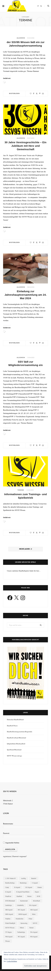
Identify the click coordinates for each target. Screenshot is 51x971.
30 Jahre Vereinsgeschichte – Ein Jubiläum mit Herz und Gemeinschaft (25, 146)
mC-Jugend (21, 910)
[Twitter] (37, 93)
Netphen (7, 919)
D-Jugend (17, 887)
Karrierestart (24, 901)
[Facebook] (33, 93)
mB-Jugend (8, 910)
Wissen (7, 941)
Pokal (30, 919)
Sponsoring (24, 923)
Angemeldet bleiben (12, 842)
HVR (38, 896)
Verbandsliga (21, 932)
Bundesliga (23, 883)
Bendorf (33, 878)
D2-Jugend (29, 887)
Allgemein (21, 38)
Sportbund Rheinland (14, 750)
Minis (34, 914)
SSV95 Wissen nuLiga (14, 756)
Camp (7, 887)
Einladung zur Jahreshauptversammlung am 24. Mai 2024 (26, 295)
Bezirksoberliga (9, 883)
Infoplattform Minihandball (16, 744)
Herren (29, 896)
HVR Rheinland (10, 901)
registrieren (7, 856)
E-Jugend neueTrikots (22, 892)
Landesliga (8, 905)
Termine (20, 490)
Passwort (6, 833)
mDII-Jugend (22, 914)
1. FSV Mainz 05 (10, 878)
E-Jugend (8, 892)
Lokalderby (20, 905)
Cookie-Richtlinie (12, 961)
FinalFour (8, 896)
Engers (37, 892)
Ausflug (23, 878)
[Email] (43, 93)
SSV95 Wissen (9, 928)
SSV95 (35, 923)
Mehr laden (24, 549)
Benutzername (8, 823)
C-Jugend (35, 883)
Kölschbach (36, 901)
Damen (40, 887)
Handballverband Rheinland (16, 738)
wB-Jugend (8, 937)
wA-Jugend (33, 932)
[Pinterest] (39, 93)
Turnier (31, 928)
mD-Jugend (34, 910)
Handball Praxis (12, 725)
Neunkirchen (19, 919)
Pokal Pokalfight (10, 923)
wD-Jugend (33, 937)
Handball (19, 896)
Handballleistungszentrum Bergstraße (19, 731)
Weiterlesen (14, 93)
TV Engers (8, 932)
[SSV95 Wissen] (17, 6)
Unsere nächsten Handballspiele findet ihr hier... (23, 571)
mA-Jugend (32, 905)
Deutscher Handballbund (15, 719)
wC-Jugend (21, 937)
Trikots (22, 928)
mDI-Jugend (9, 914)
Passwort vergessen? (20, 856)
